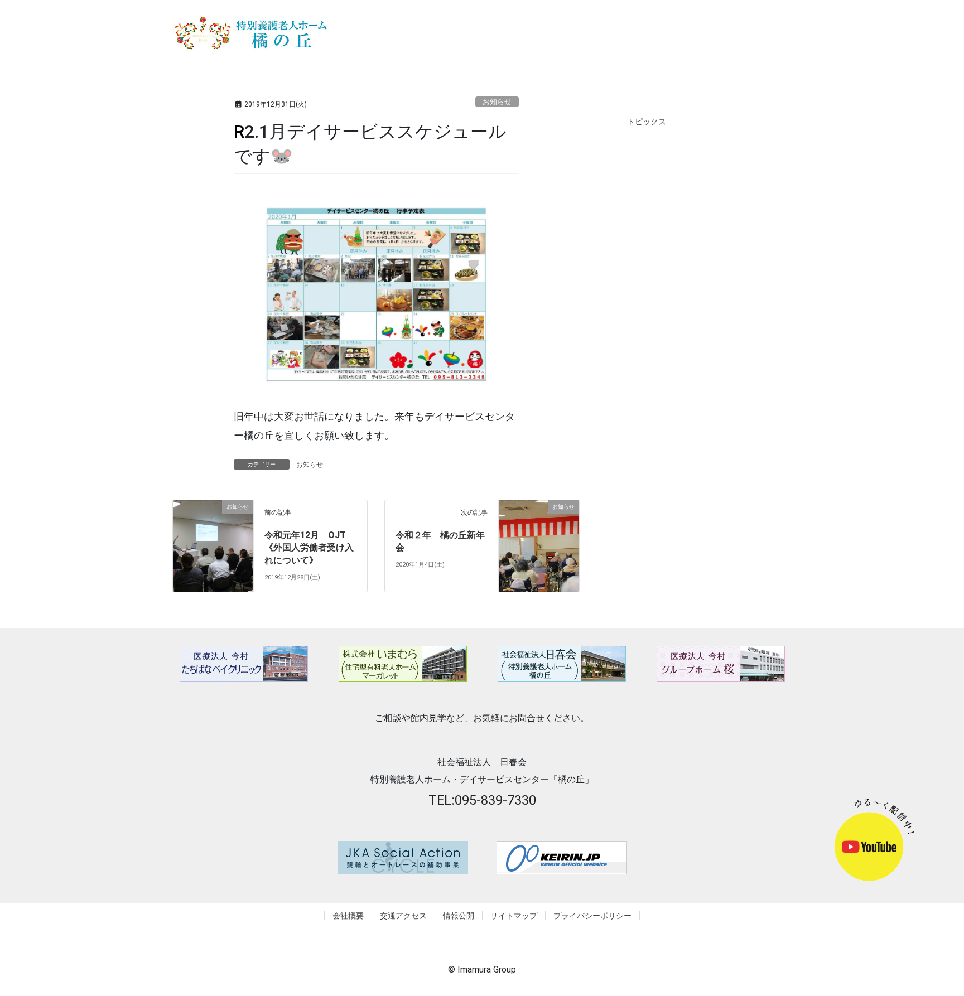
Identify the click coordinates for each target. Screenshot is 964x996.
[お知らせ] (213, 526)
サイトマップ (513, 915)
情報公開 (458, 915)
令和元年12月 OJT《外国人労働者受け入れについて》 (309, 547)
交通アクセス (403, 915)
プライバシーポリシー (592, 915)
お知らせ (497, 102)
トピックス (646, 121)
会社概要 (348, 915)
